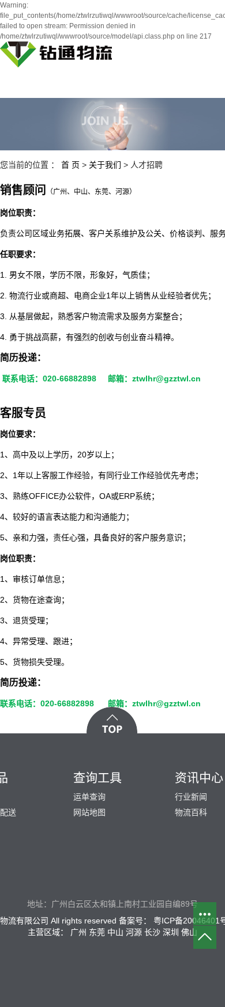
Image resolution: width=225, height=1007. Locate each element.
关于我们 (105, 164)
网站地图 (89, 812)
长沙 (152, 932)
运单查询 (89, 796)
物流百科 (191, 812)
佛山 (189, 932)
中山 (115, 932)
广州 (78, 932)
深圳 (171, 932)
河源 (134, 932)
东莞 (97, 932)
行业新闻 (191, 796)
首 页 (70, 164)
